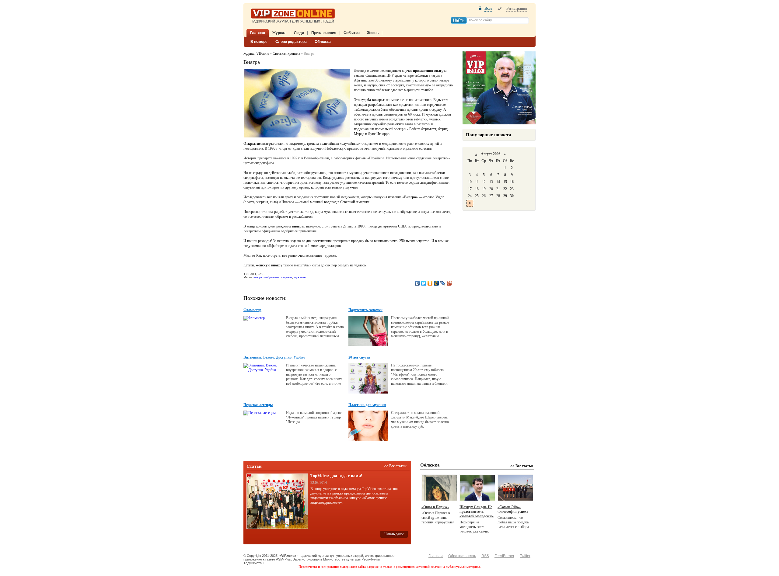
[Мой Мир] (436, 283)
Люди (299, 33)
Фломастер (252, 310)
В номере (258, 42)
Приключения (323, 33)
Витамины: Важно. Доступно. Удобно (274, 357)
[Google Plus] (449, 283)
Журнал (279, 33)
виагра (257, 277)
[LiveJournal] (443, 283)
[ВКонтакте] (417, 283)
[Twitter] (424, 283)
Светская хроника (286, 53)
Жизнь (373, 33)
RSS (485, 556)
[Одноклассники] (430, 283)
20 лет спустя (359, 357)
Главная (257, 33)
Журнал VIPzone (256, 53)
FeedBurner (504, 556)
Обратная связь (462, 556)
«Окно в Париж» (435, 507)
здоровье (286, 277)
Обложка (323, 42)
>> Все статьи (395, 466)
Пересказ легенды (258, 405)
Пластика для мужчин (367, 405)
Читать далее (394, 534)
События (352, 33)
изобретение (271, 277)
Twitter (525, 556)
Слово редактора (291, 42)
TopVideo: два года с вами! (336, 476)
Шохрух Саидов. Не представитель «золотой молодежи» (476, 511)
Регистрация (516, 8)
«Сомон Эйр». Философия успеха (513, 509)
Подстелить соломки (365, 310)
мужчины (300, 277)
